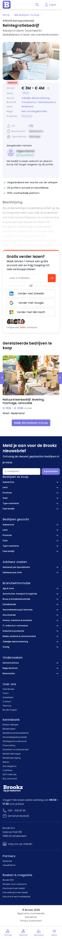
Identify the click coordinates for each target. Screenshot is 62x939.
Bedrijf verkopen (11, 724)
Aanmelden (51, 471)
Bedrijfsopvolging (12, 757)
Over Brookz (8, 689)
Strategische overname (14, 741)
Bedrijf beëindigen (12, 753)
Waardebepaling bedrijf (15, 737)
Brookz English (10, 709)
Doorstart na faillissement (16, 749)
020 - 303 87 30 (17, 810)
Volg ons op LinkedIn (20, 844)
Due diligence (9, 766)
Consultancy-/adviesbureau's (38, 102)
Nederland (27, 106)
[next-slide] (60, 378)
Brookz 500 (8, 880)
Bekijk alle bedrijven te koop (31, 422)
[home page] (7, 5)
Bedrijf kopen (9, 728)
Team (6, 693)
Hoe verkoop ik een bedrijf (15, 892)
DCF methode (9, 774)
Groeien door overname (15, 884)
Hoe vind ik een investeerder (16, 896)
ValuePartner (9, 865)
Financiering (9, 745)
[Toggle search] (37, 5)
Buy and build (10, 778)
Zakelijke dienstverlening (35, 98)
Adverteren (8, 697)
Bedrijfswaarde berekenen (16, 732)
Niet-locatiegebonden (34, 111)
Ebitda (6, 762)
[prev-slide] (2, 378)
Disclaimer (31, 917)
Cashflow (7, 770)
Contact (7, 701)
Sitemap (7, 705)
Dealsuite (7, 861)
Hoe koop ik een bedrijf (14, 888)
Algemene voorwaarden (31, 913)
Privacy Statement (31, 920)
